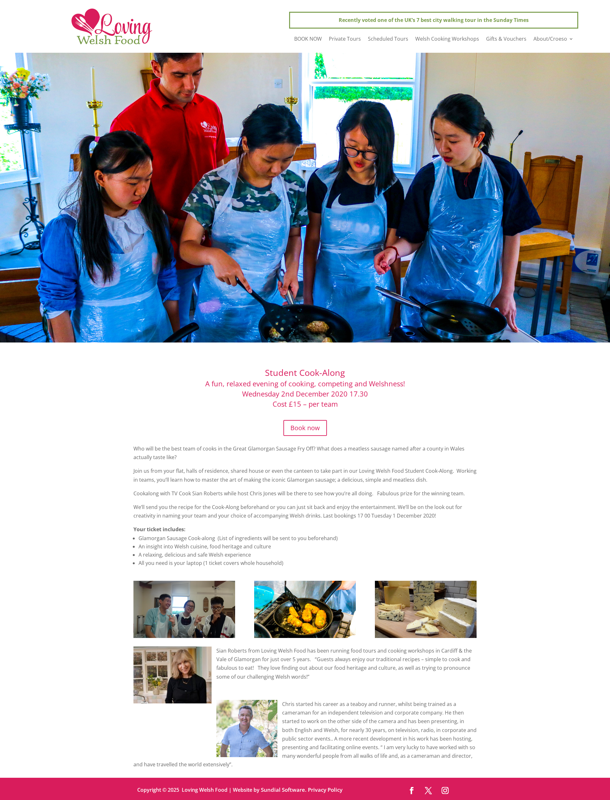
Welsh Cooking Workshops (447, 39)
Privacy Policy (325, 789)
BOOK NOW (308, 39)
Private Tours (345, 39)
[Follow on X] (428, 790)
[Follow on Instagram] (445, 790)
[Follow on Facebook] (411, 790)
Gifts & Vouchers (506, 39)
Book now (305, 428)
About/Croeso (550, 39)
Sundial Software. (284, 789)
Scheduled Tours (388, 39)
